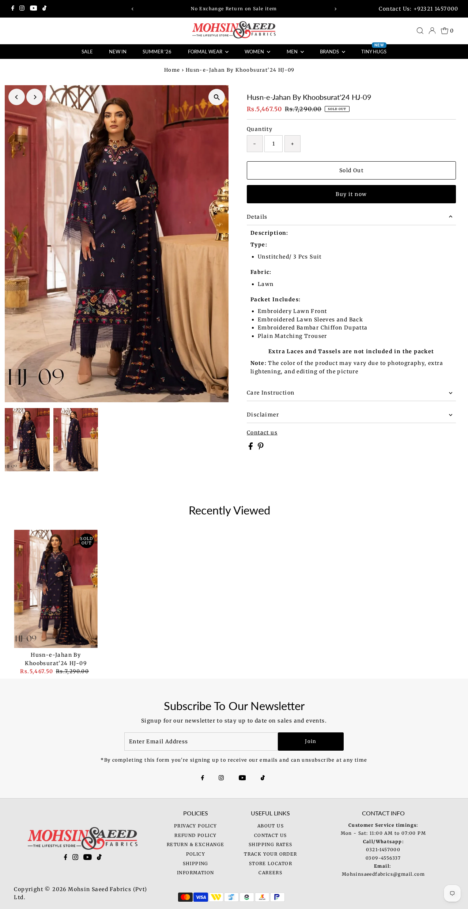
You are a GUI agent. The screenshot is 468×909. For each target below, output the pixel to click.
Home (172, 70)
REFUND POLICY (195, 835)
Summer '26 (157, 51)
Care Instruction (270, 392)
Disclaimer (263, 414)
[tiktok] (99, 858)
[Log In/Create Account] (432, 30)
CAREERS (270, 872)
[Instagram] (22, 9)
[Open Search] (420, 30)
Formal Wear (205, 51)
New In (118, 51)
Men (293, 51)
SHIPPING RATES (270, 844)
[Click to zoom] (216, 97)
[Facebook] (13, 9)
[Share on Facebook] (251, 448)
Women (255, 51)
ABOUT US (270, 826)
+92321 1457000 (436, 8)
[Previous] (133, 9)
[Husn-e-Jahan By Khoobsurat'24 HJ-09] (56, 589)
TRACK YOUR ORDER (270, 854)
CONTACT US (270, 835)
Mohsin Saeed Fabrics (99, 889)
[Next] (335, 9)
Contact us (262, 432)
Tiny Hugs (373, 49)
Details (257, 217)
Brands (330, 51)
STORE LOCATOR (270, 863)
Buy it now (351, 194)
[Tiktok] (44, 9)
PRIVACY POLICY (195, 826)
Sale (87, 51)
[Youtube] (33, 9)
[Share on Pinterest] (261, 448)
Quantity (259, 129)
